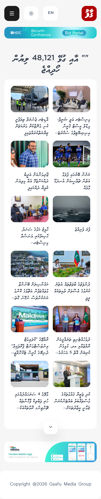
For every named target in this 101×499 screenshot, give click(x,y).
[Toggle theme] (31, 13)
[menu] (11, 13)
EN (51, 13)
